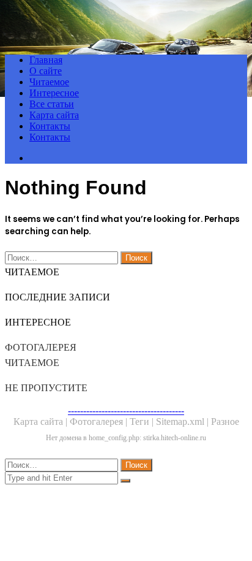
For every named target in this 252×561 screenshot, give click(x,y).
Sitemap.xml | (183, 421)
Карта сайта (54, 115)
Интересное (54, 93)
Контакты (49, 126)
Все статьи (51, 104)
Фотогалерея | (100, 421)
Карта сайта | (41, 421)
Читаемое (49, 82)
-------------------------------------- (126, 410)
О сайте (45, 71)
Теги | (143, 421)
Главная (45, 60)
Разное (225, 421)
